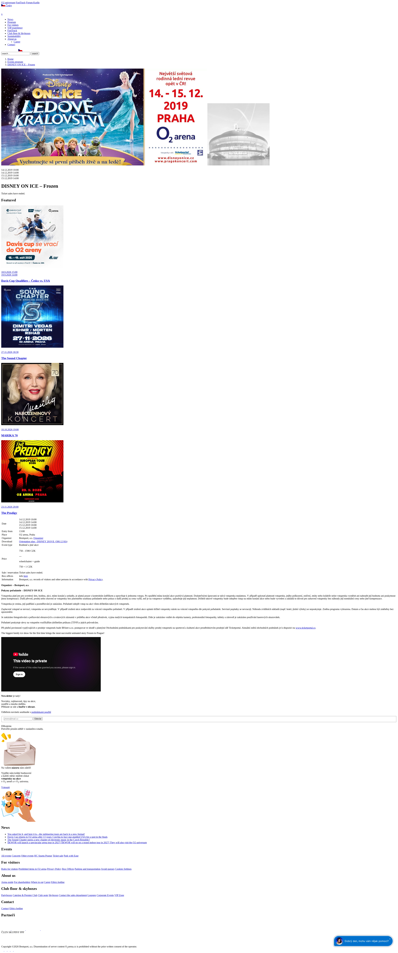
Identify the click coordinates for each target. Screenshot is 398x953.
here (26, 576)
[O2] (6, 929)
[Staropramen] (18, 929)
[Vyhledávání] (24, 50)
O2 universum (8, 2)
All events (6, 855)
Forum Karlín (32, 2)
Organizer (38, 538)
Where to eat (37, 882)
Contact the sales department (73, 895)
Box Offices (68, 869)
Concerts (16, 855)
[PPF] (8, 943)
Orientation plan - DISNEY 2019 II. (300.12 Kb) (43, 541)
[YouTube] (13, 50)
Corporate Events (105, 895)
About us (11, 39)
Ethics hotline (58, 882)
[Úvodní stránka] (9, 11)
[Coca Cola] (33, 929)
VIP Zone (119, 895)
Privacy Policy (95, 579)
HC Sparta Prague (43, 855)
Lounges (92, 895)
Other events (27, 855)
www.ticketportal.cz (305, 627)
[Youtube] (12, 950)
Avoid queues (107, 869)
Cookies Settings (123, 869)
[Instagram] (6, 50)
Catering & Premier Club (25, 895)
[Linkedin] (9, 50)
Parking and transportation (87, 869)
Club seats (43, 895)
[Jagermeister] (46, 929)
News (10, 19)
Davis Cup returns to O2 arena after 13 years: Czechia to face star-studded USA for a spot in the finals (57, 837)
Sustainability (14, 36)
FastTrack (20, 2)
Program (11, 22)
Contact (11, 44)
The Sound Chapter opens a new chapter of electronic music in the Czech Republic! (48, 839)
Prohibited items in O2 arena (32, 869)
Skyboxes (53, 895)
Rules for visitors (9, 869)
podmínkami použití (41, 712)
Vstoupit (5, 787)
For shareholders (22, 882)
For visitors (13, 25)
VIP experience (15, 27)
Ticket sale (58, 855)
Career (17, 41)
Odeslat (37, 719)
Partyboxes (6, 895)
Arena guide (7, 882)
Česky (8, 5)
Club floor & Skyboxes (18, 33)
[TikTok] (16, 50)
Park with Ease (71, 855)
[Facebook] (2, 50)
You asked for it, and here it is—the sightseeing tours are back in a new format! (46, 834)
